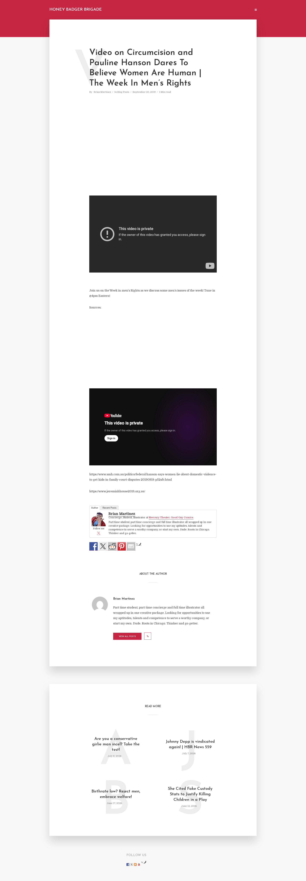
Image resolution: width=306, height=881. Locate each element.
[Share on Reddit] (112, 546)
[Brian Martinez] (99, 519)
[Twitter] (99, 533)
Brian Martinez (102, 92)
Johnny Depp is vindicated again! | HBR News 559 (190, 744)
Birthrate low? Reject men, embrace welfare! (116, 794)
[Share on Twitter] (103, 546)
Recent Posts (110, 507)
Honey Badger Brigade (75, 10)
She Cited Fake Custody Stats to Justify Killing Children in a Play (190, 794)
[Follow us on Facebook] (127, 864)
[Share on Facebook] (93, 546)
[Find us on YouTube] (139, 864)
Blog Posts (123, 92)
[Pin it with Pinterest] (121, 546)
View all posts (127, 637)
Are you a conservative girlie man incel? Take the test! (116, 744)
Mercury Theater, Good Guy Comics (171, 517)
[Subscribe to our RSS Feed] (135, 864)
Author (94, 507)
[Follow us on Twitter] (131, 864)
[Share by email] (131, 546)
